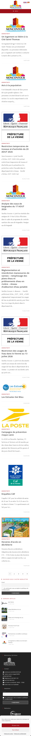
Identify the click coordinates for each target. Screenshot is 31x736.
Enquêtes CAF (8, 494)
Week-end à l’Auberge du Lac (15, 617)
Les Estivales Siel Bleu (12, 397)
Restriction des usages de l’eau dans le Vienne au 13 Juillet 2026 (14, 353)
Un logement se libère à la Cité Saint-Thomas (15, 38)
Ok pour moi (15, 725)
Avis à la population (11, 85)
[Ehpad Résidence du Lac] (4, 610)
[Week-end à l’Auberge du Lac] (4, 618)
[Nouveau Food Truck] (4, 626)
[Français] (26, 2)
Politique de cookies (8, 733)
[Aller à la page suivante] (27, 573)
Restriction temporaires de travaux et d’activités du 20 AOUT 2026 (15, 149)
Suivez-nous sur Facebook (11, 684)
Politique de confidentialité (20, 733)
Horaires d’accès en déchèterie (11, 543)
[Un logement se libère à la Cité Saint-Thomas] (4, 642)
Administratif (6, 33)
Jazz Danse (11, 602)
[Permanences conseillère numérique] (4, 634)
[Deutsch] (29, 2)
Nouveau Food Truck (13, 625)
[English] (24, 2)
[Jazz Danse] (4, 603)
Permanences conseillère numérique (17, 634)
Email (3, 582)
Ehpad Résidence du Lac (14, 609)
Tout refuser (15, 730)
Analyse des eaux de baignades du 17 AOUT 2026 (13, 206)
